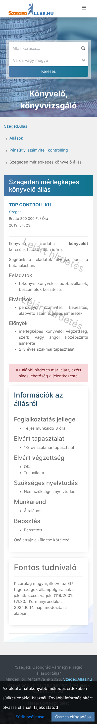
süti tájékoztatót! (42, 707)
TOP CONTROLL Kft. (30, 204)
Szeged (15, 212)
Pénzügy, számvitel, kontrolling (38, 150)
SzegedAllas (15, 126)
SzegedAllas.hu (77, 679)
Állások (16, 138)
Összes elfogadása (73, 716)
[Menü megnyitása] (84, 7)
